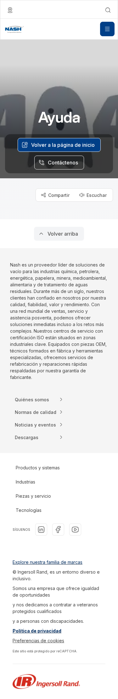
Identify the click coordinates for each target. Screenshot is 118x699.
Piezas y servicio (33, 496)
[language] (10, 10)
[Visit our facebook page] (58, 530)
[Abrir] (107, 29)
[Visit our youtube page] (75, 530)
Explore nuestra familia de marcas (47, 562)
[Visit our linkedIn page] (41, 530)
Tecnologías (29, 510)
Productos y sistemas (38, 467)
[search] (108, 10)
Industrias (25, 481)
